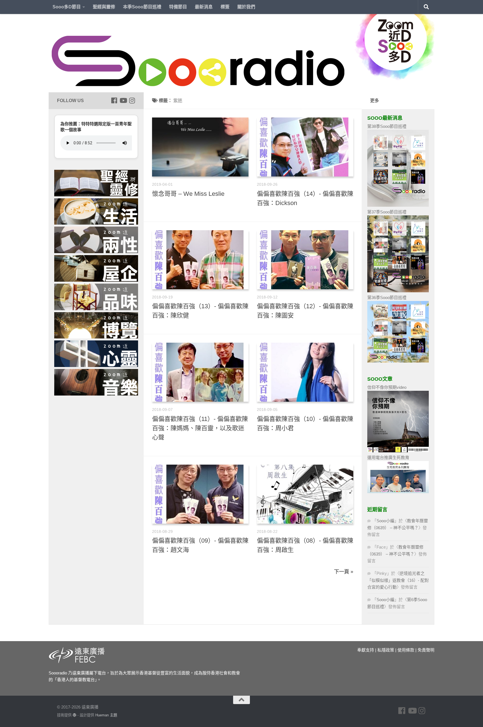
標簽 (225, 6)
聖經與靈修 (104, 6)
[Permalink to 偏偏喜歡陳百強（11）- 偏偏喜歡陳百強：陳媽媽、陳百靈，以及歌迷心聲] (200, 372)
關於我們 (246, 6)
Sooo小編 (385, 520)
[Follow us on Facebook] (114, 100)
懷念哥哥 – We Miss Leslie (188, 193)
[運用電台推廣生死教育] (398, 491)
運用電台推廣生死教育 (388, 457)
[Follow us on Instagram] (132, 100)
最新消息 (204, 6)
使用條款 (405, 650)
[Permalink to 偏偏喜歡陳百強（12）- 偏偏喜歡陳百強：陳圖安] (305, 259)
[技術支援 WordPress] (74, 715)
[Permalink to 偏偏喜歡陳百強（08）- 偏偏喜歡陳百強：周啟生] (305, 494)
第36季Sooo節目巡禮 (386, 297)
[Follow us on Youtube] (123, 100)
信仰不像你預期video (386, 387)
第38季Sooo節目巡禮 (386, 126)
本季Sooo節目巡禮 (142, 6)
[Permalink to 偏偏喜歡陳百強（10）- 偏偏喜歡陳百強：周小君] (305, 372)
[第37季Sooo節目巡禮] (398, 290)
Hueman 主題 (106, 715)
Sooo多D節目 (67, 6)
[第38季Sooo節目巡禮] (398, 205)
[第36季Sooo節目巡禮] (398, 361)
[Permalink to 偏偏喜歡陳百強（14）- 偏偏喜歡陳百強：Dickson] (305, 147)
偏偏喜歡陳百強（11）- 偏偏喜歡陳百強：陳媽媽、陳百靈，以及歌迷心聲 (200, 428)
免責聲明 (426, 650)
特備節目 (178, 6)
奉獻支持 (365, 650)
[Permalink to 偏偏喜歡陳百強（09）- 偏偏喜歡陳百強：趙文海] (200, 494)
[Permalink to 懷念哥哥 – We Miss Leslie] (200, 147)
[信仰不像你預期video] (398, 450)
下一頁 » (343, 572)
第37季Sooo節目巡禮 (386, 212)
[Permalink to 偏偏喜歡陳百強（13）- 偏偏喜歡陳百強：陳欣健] (200, 259)
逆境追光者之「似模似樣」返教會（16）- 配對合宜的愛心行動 (398, 580)
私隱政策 (385, 650)
